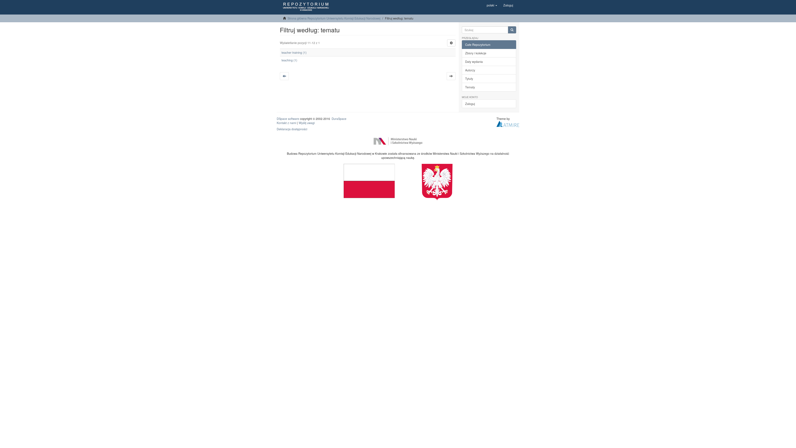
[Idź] (512, 29)
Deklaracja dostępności (292, 129)
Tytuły (469, 79)
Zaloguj (470, 104)
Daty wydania (474, 62)
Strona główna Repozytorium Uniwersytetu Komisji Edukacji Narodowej (334, 18)
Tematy (470, 87)
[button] (492, 5)
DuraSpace (339, 119)
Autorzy (470, 70)
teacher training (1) (294, 52)
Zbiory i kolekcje (475, 53)
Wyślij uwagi (307, 123)
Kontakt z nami (286, 123)
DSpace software (288, 119)
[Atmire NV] (507, 123)
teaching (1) (289, 60)
